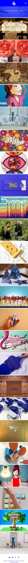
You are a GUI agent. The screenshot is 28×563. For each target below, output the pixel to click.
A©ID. (16, 562)
